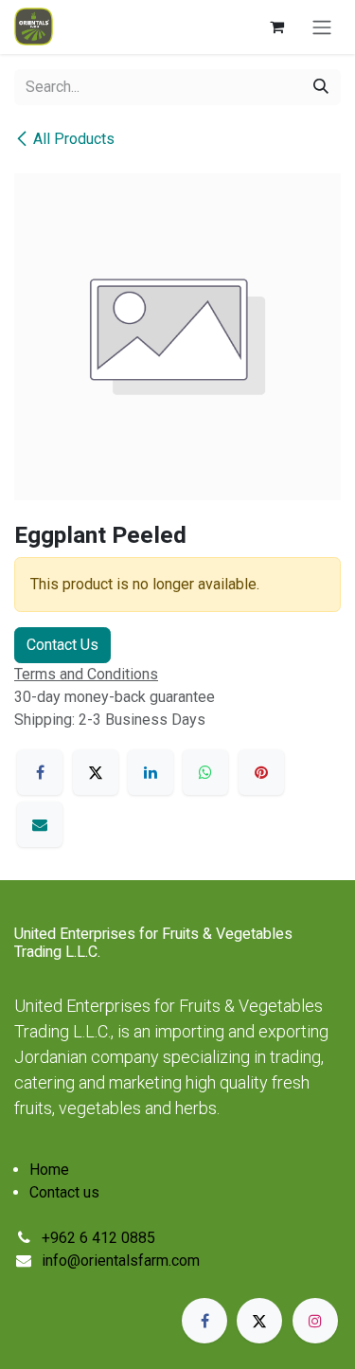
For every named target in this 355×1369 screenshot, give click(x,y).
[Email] (39, 824)
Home (49, 1170)
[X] (95, 772)
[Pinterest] (261, 772)
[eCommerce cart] (276, 26)
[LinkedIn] (150, 772)
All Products (74, 139)
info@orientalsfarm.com (121, 1261)
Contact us (64, 1192)
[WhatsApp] (205, 772)
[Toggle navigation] (322, 27)
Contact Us (62, 645)
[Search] (321, 87)
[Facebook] (39, 772)
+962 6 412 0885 (98, 1238)
